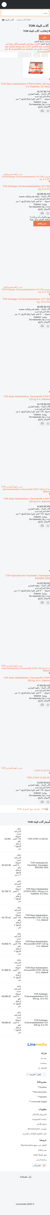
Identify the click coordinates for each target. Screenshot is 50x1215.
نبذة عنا (44, 1058)
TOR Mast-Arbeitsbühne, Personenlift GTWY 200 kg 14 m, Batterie (36, 970)
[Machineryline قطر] (30, 4)
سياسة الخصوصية (39, 1119)
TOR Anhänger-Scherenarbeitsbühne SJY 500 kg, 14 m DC (36, 996)
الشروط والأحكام (40, 1114)
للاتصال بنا (43, 1068)
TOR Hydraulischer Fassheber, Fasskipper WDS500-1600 (37, 865)
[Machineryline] (3, 20)
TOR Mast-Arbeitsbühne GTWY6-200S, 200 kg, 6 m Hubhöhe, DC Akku (36, 891)
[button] (4, 4)
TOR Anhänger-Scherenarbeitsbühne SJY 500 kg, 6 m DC (36, 1022)
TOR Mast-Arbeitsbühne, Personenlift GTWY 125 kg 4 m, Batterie (36, 917)
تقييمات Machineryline (37, 1129)
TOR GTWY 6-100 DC (38, 777)
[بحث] (4, 13)
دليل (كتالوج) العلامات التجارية (34, 1134)
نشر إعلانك (41, 223)
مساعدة (43, 1063)
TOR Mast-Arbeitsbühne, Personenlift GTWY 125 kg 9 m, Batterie (36, 943)
